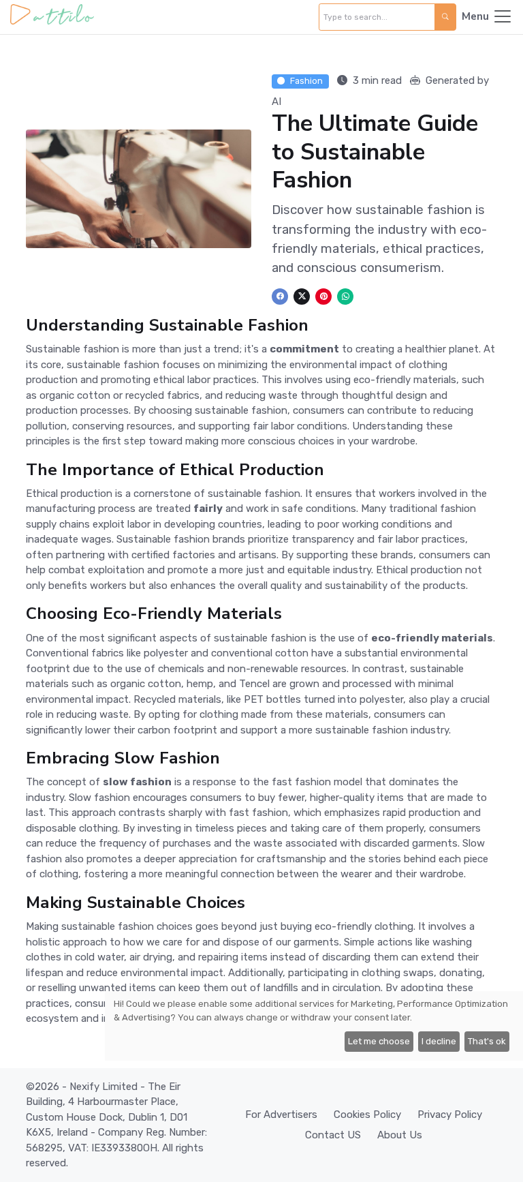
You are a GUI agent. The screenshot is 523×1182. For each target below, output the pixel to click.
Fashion (306, 81)
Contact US (333, 1135)
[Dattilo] (52, 17)
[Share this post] (280, 296)
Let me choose (379, 1041)
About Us (399, 1135)
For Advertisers (281, 1114)
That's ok (487, 1041)
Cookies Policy (367, 1114)
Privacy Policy (449, 1114)
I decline (439, 1041)
